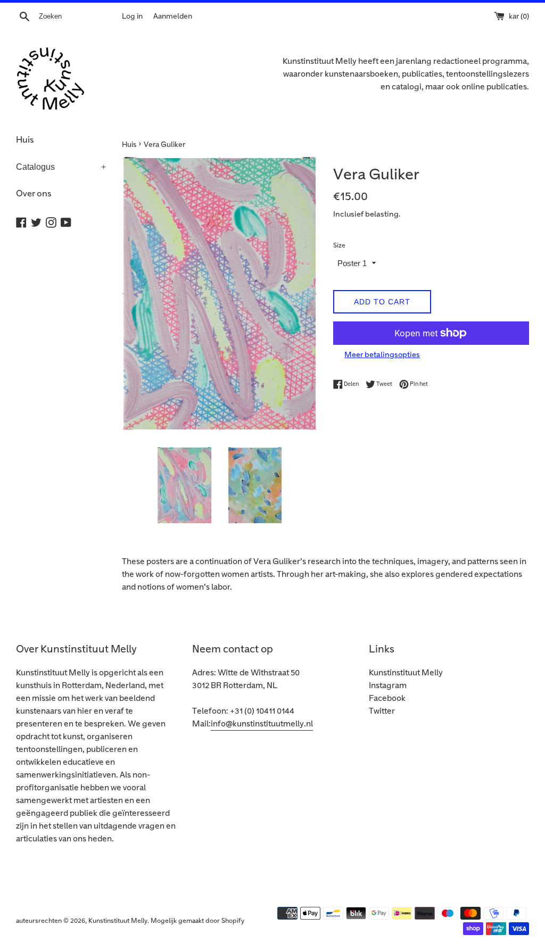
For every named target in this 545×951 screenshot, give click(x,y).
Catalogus (61, 166)
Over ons (34, 193)
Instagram (388, 686)
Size (339, 246)
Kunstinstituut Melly (406, 673)
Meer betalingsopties (382, 354)
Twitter (382, 711)
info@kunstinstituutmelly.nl (262, 724)
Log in (132, 16)
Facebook (387, 698)
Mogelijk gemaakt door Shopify (197, 921)
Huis (25, 140)
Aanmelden (172, 16)
